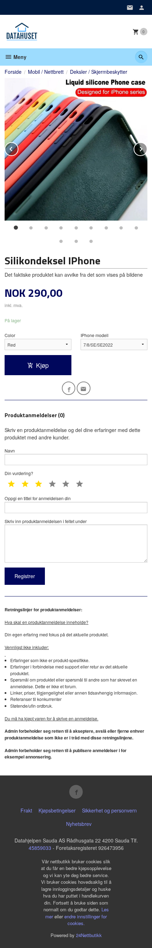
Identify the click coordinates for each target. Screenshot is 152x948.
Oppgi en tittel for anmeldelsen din (38, 498)
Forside (13, 71)
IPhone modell (95, 335)
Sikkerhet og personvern (109, 810)
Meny (19, 56)
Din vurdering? (19, 473)
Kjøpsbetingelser (57, 810)
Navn (10, 451)
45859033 (40, 847)
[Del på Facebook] (69, 388)
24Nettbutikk (89, 935)
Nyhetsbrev (79, 823)
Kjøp (42, 365)
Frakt (26, 810)
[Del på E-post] (83, 388)
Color (10, 335)
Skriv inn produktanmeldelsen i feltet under (46, 521)
